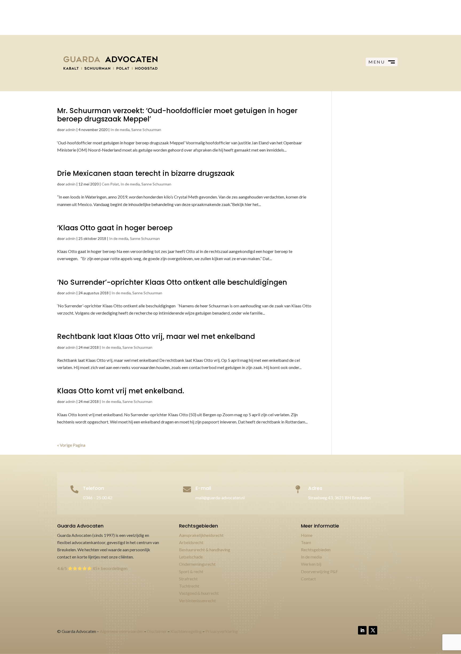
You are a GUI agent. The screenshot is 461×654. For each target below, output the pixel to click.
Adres (315, 488)
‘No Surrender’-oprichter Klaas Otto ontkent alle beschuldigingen (172, 282)
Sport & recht (191, 571)
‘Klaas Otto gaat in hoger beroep (115, 228)
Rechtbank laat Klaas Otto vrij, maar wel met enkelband (156, 336)
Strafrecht (188, 578)
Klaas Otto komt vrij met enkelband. (120, 391)
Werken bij (311, 563)
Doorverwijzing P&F (319, 571)
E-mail (203, 488)
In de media (120, 129)
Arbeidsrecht (191, 542)
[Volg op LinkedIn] (362, 630)
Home (306, 535)
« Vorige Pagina (71, 444)
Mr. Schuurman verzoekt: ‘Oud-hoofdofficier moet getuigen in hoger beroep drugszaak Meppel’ (177, 115)
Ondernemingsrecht (197, 563)
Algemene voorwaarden (121, 631)
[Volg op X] (373, 630)
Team (306, 542)
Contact (308, 578)
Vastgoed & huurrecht (199, 593)
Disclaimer (157, 631)
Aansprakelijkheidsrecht (201, 535)
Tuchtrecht (189, 585)
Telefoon (93, 488)
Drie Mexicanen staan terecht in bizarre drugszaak (146, 173)
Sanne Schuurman (146, 129)
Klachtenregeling (186, 631)
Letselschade (191, 556)
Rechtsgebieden (316, 549)
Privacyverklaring (221, 631)
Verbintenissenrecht (197, 600)
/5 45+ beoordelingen (92, 568)
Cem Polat (110, 184)
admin (70, 129)
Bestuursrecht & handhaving (204, 549)
